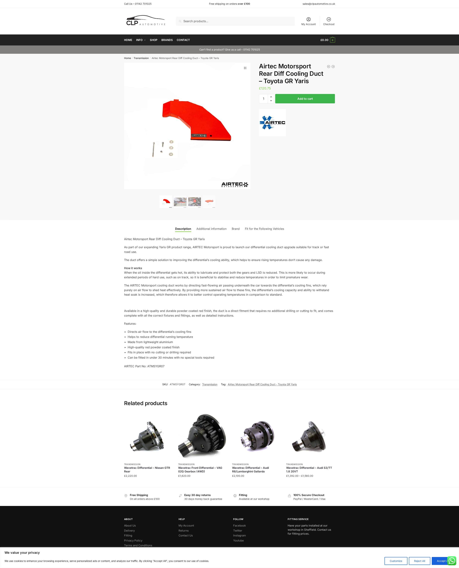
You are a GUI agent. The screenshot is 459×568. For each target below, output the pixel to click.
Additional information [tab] (211, 229)
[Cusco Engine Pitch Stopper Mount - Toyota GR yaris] (328, 66)
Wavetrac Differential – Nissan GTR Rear (147, 469)
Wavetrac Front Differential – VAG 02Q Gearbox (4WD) (200, 469)
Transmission (141, 58)
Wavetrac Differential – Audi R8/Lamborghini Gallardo (250, 469)
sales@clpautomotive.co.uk (319, 3)
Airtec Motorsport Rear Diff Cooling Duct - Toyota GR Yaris (262, 384)
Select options (311, 482)
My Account (308, 24)
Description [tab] (183, 229)
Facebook (239, 525)
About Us (130, 525)
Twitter (237, 530)
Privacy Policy (133, 540)
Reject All (419, 560)
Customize (396, 560)
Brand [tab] (236, 229)
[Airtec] (272, 123)
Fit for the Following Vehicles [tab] (264, 229)
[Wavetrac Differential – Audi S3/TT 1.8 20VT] (310, 436)
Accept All (443, 560)
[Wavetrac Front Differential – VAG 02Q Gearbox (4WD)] (202, 436)
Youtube (238, 540)
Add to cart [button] (148, 482)
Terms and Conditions (138, 545)
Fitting (128, 535)
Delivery (129, 530)
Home (127, 58)
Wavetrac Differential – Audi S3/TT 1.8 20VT (309, 469)
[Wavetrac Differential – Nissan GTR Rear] (148, 436)
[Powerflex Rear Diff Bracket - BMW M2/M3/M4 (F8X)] (333, 66)
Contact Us (186, 535)
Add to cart (305, 98)
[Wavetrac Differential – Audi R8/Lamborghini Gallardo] (256, 436)
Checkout (329, 24)
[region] (229, 557)
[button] (245, 68)
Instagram (239, 535)
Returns (184, 530)
